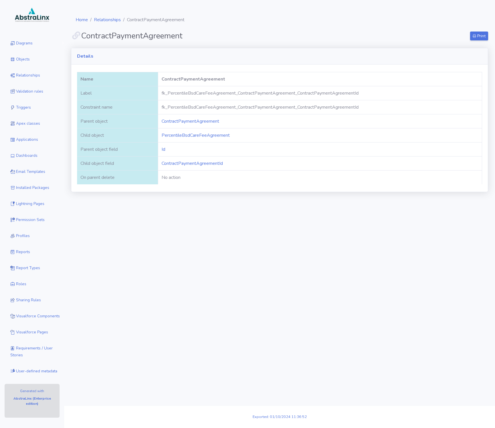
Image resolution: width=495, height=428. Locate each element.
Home (82, 20)
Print (481, 36)
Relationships (107, 20)
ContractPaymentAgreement (190, 121)
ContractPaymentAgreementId (192, 163)
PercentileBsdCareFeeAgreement (196, 135)
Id (163, 149)
